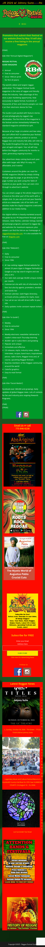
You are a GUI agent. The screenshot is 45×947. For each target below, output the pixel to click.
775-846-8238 (23, 428)
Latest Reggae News (22, 683)
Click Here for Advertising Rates (22, 657)
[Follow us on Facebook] (19, 415)
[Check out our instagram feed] (26, 415)
